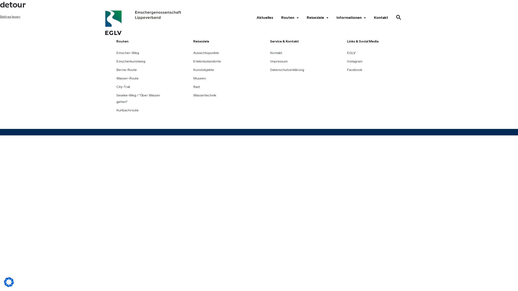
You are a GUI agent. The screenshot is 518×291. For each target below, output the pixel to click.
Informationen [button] (349, 17)
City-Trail (123, 87)
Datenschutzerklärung (287, 70)
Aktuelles (265, 17)
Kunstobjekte (203, 70)
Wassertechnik (204, 95)
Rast (196, 87)
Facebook (354, 70)
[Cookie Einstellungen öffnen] (9, 282)
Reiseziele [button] (316, 17)
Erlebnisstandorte (207, 61)
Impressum (279, 61)
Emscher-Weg (127, 53)
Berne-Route (126, 70)
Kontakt (381, 17)
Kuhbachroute (127, 110)
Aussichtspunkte (206, 53)
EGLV (351, 53)
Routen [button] (288, 17)
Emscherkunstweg (130, 61)
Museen (199, 78)
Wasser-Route (127, 78)
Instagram (354, 61)
